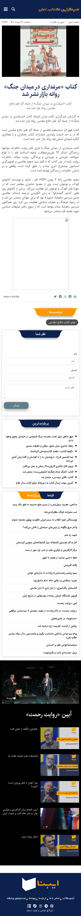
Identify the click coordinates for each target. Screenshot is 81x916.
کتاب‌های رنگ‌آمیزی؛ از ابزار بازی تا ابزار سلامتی (53, 588)
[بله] (34, 906)
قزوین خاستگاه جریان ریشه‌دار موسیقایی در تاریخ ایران (50, 596)
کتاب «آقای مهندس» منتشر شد (57, 477)
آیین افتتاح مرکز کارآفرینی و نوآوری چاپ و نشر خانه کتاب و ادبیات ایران (20, 811)
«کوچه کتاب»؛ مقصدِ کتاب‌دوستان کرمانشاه (51, 451)
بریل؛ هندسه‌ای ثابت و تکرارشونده (60, 653)
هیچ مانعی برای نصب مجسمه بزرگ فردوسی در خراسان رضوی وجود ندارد (39, 438)
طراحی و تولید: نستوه (36, 910)
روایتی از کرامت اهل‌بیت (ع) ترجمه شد (57, 626)
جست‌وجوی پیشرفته (16, 898)
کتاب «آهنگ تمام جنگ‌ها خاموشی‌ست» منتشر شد (48, 472)
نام (75, 354)
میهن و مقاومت (57, 22)
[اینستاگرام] (40, 906)
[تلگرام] (46, 906)
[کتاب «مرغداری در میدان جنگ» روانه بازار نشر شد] (40, 51)
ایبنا (59, 12)
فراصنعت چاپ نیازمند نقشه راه (23, 756)
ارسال (16, 405)
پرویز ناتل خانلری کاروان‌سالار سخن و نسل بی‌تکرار (48, 466)
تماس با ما (54, 898)
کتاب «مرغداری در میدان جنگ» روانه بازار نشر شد (40, 90)
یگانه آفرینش (70, 565)
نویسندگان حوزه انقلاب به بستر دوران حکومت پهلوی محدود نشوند (44, 520)
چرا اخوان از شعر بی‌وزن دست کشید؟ (23, 785)
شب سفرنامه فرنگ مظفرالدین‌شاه (60, 512)
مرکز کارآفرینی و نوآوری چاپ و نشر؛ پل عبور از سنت (51, 550)
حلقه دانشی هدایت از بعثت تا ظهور (59, 558)
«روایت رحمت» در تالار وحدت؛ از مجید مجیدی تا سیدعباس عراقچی (43, 611)
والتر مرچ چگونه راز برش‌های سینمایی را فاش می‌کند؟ (50, 527)
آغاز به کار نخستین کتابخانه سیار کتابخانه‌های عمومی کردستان (46, 542)
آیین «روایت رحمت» (67, 603)
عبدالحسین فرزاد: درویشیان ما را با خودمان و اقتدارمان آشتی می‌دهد (42, 459)
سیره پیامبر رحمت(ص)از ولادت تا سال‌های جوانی (52, 573)
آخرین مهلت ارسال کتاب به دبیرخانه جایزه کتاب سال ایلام (44, 483)
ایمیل (74, 370)
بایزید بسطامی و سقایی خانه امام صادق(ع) (55, 580)
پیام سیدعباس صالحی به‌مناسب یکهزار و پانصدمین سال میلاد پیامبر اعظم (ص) (43, 635)
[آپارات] (52, 906)
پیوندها (32, 898)
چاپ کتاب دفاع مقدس (62, 322)
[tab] (51, 495)
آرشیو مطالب (68, 898)
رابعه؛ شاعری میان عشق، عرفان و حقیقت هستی (49, 446)
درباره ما (42, 898)
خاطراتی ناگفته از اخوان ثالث (24, 729)
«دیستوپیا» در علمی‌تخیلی (64, 618)
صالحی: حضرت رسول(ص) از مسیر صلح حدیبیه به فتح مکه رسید (44, 504)
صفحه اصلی (73, 22)
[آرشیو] (29, 906)
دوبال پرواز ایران (30, 836)
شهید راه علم (71, 535)
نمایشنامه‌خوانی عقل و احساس (61, 645)
